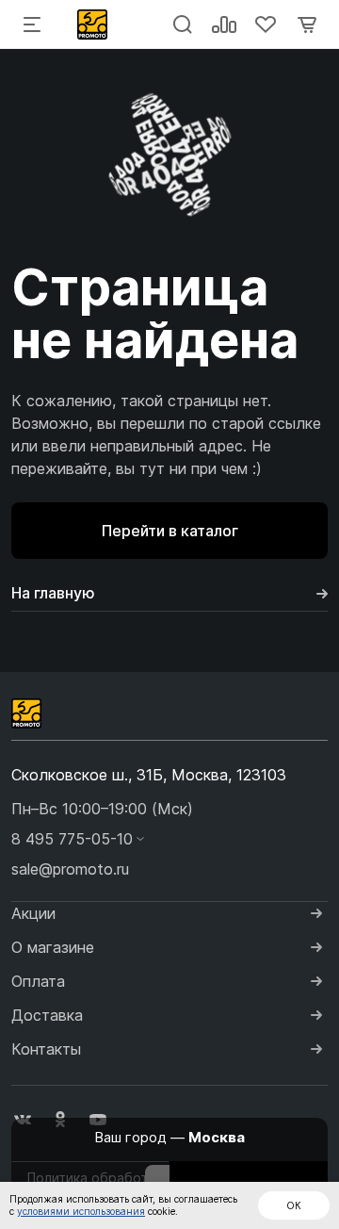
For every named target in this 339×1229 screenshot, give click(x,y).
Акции (33, 913)
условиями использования (81, 1211)
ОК (293, 1205)
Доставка (47, 1015)
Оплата (38, 981)
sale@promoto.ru (70, 869)
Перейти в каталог (170, 530)
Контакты (46, 1049)
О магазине (52, 947)
